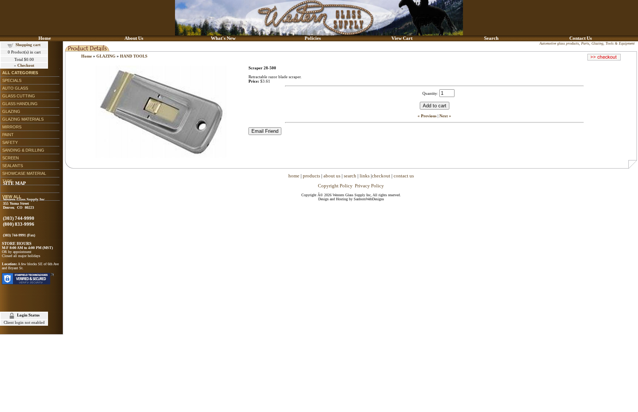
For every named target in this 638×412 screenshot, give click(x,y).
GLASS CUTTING (18, 96)
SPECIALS (11, 80)
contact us (404, 176)
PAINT (8, 134)
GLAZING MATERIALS (23, 119)
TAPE (7, 181)
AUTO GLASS (15, 88)
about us (331, 176)
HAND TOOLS (133, 56)
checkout (381, 176)
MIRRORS (11, 127)
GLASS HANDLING (20, 103)
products (311, 176)
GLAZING (11, 111)
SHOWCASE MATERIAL (24, 173)
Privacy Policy (369, 185)
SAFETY (10, 142)
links (365, 176)
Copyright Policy (335, 185)
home (293, 176)
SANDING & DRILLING (23, 150)
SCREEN (10, 158)
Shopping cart (28, 44)
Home (86, 56)
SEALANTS (12, 165)
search (350, 176)
